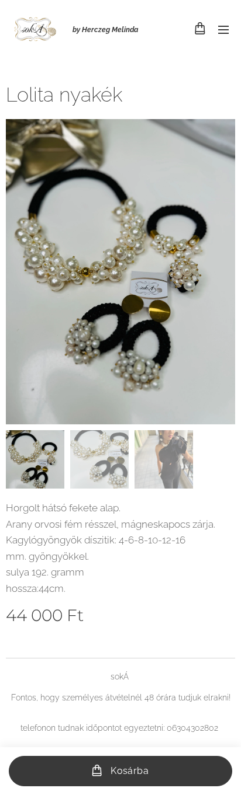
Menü (223, 29)
